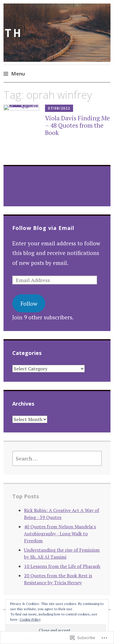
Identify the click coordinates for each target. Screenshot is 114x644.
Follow (28, 303)
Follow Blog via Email (43, 227)
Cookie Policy (30, 619)
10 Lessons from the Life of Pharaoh (62, 566)
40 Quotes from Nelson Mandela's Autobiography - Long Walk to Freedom (60, 533)
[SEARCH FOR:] (56, 458)
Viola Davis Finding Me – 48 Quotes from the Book (77, 125)
